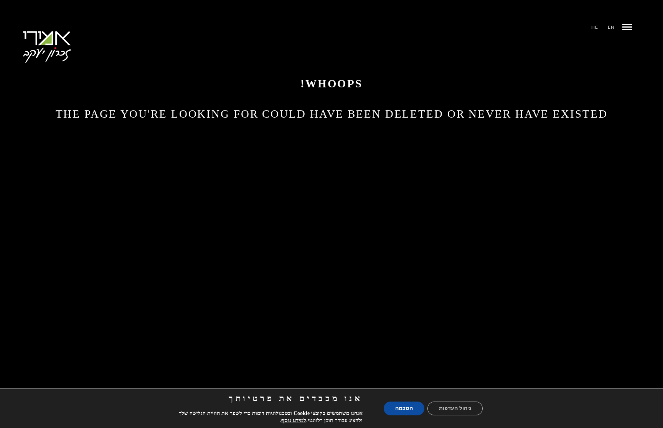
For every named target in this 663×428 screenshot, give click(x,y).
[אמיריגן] (47, 47)
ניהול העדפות (455, 408)
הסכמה (404, 408)
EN (611, 27)
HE (594, 27)
